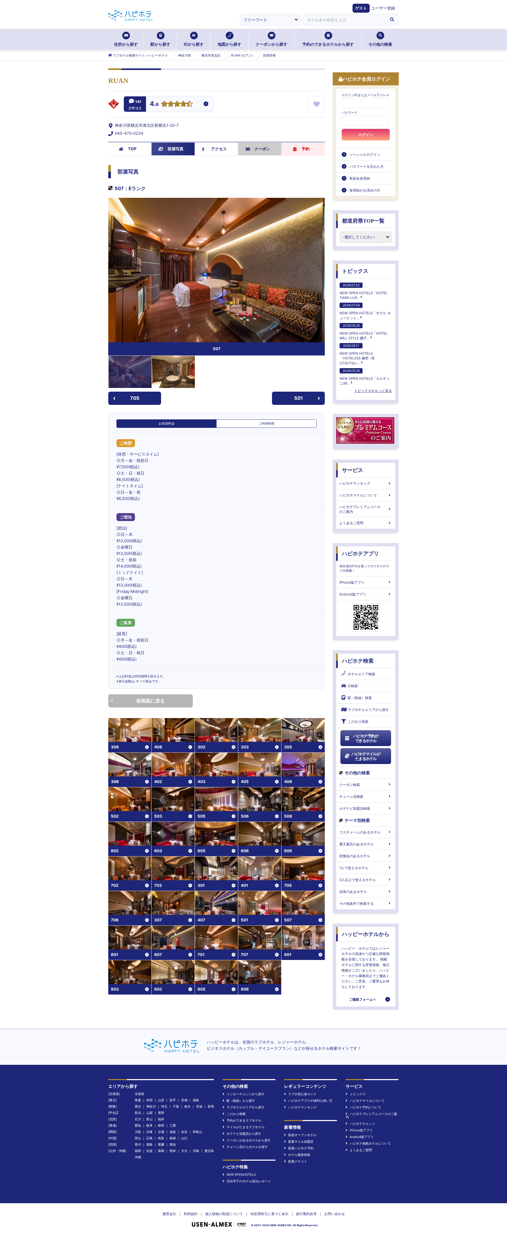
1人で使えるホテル (353, 868)
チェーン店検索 (351, 796)
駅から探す (160, 44)
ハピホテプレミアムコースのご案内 (360, 509)
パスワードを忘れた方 (366, 166)
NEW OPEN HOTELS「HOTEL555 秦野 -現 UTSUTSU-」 (357, 354)
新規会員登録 (359, 178)
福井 (161, 1119)
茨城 (199, 1106)
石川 (138, 1119)
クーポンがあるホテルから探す (249, 1140)
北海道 (139, 1094)
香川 (138, 1144)
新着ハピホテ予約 (300, 1148)
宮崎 (196, 1151)
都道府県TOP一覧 (363, 221)
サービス (352, 470)
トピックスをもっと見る (373, 390)
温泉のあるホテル (353, 891)
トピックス (355, 271)
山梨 (149, 1113)
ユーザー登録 (383, 8)
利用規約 (191, 1214)
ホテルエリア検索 (361, 674)
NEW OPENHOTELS (241, 1175)
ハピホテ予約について (365, 1107)
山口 (184, 1138)
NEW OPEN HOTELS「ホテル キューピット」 (365, 311)
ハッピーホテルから (365, 934)
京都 (161, 1132)
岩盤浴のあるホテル (354, 856)
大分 (184, 1151)
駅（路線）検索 (360, 698)
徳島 (149, 1144)
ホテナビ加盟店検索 (354, 808)
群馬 (211, 1106)
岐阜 (149, 1125)
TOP (132, 148)
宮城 (184, 1100)
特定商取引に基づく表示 (269, 1214)
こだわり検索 (358, 721)
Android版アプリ (352, 594)
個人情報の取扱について (224, 1214)
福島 (196, 1100)
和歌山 (197, 1132)
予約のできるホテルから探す (328, 44)
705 (134, 398)
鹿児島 (209, 1151)
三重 (173, 1125)
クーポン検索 (349, 785)
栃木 (187, 1106)
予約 (305, 148)
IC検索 (353, 686)
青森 (138, 1100)
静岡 (161, 1125)
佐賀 (149, 1151)
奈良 (184, 1132)
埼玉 (164, 1106)
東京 (138, 1106)
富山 (149, 1119)
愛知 (138, 1125)
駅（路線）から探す (241, 1101)
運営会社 (169, 1214)
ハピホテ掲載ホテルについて (370, 1143)
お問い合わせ (334, 1214)
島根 (173, 1138)
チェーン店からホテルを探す (247, 1147)
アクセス (219, 148)
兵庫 (149, 1132)
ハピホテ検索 (358, 661)
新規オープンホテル (302, 1135)
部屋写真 (176, 148)
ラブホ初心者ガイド (302, 1094)
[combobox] (344, 20)
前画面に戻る (150, 701)
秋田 (149, 1100)
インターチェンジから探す (246, 1094)
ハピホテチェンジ (362, 1124)
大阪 (138, 1132)
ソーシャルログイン (364, 154)
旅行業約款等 (306, 1214)
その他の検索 (380, 44)
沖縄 (138, 1157)
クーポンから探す (271, 44)
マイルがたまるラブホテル (246, 1127)
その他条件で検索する (356, 903)
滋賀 (173, 1132)
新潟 (138, 1113)
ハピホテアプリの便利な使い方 (310, 1101)
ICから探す (194, 44)
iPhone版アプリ (351, 582)
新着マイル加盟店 (300, 1142)
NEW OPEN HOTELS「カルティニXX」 (365, 377)
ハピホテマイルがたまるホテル (365, 756)
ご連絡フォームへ (362, 999)
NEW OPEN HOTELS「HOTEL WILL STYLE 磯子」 (363, 332)
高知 (173, 1144)
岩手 (173, 1100)
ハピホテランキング (354, 483)
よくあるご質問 (351, 523)
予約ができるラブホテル (244, 1120)
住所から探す (126, 44)
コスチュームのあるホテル (360, 832)
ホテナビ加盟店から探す (244, 1134)
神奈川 (151, 1106)
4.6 (154, 104)
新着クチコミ (297, 1161)
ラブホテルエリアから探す (368, 709)
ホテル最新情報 (299, 1155)
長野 (161, 1113)
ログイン (365, 135)
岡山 (138, 1138)
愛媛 (161, 1144)
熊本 (173, 1151)
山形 (161, 1100)
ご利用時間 (266, 423)
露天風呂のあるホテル (356, 844)
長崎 (161, 1151)
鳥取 (161, 1138)
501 (298, 398)
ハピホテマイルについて (358, 495)
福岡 (138, 1151)
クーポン (262, 148)
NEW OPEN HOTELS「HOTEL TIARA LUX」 (363, 291)
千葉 (176, 1106)
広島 (149, 1138)
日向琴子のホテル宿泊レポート (249, 1181)
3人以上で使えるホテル (357, 880)
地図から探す (229, 44)
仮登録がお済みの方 (364, 190)
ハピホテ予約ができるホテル (365, 738)
